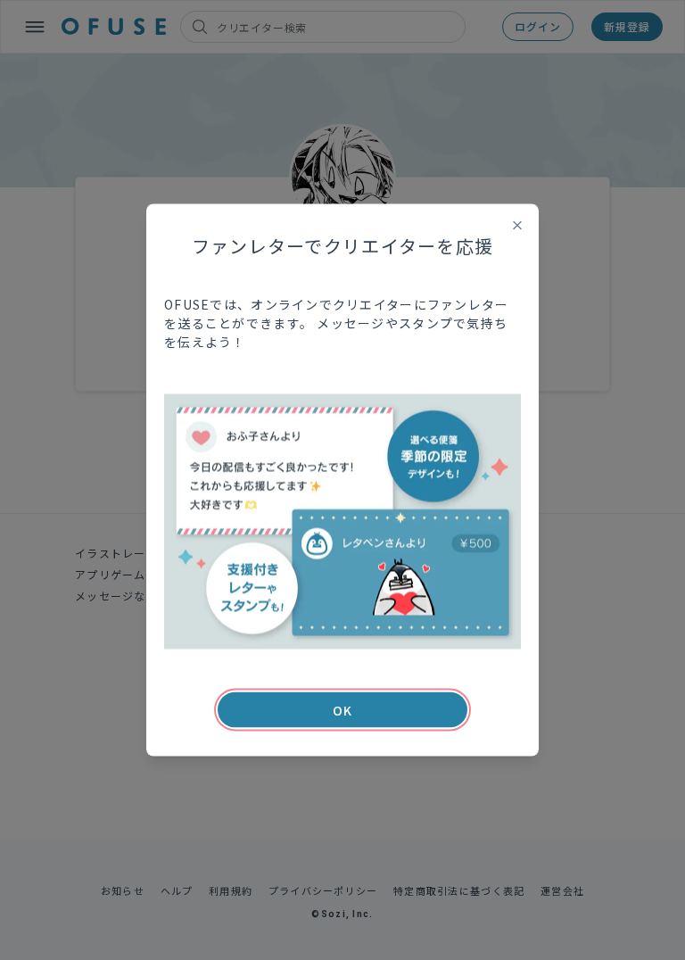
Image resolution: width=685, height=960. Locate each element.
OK (342, 710)
